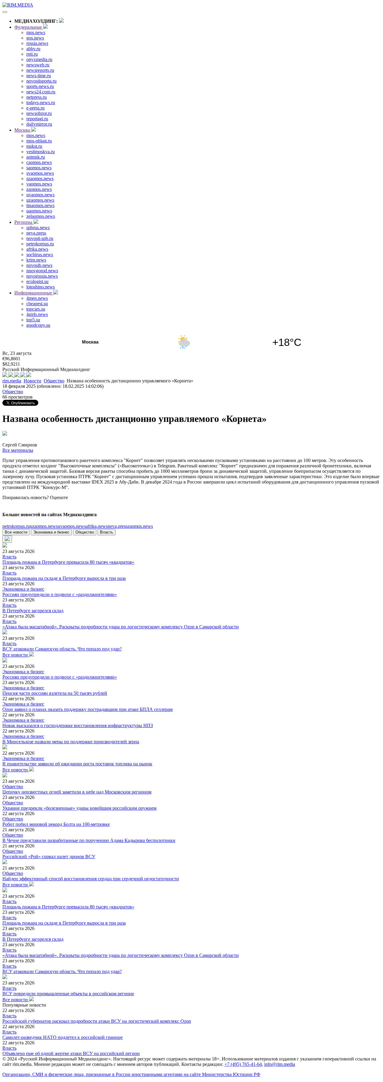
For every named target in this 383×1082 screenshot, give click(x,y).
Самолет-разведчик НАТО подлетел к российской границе (62, 1037)
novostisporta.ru (41, 80)
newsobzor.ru (39, 113)
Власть (106, 532)
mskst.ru (34, 146)
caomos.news (39, 162)
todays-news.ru (40, 102)
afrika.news (37, 249)
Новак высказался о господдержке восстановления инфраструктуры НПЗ (77, 725)
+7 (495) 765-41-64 (243, 1064)
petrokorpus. (16, 526)
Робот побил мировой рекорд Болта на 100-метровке (56, 824)
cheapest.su (37, 303)
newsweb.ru (37, 64)
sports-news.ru (40, 86)
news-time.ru (38, 75)
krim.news (36, 259)
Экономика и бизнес (51, 532)
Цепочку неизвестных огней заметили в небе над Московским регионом (76, 791)
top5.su (33, 319)
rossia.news (37, 43)
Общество (54, 380)
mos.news (35, 32)
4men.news (37, 298)
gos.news (35, 37)
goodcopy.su (38, 325)
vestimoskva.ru (40, 151)
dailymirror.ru (39, 124)
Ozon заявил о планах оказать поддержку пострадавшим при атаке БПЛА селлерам (87, 709)
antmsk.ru (35, 156)
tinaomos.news (40, 205)
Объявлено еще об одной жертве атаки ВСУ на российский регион (71, 1053)
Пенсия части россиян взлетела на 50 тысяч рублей (54, 693)
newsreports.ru (40, 70)
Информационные (33, 292)
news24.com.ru (40, 91)
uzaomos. (44, 526)
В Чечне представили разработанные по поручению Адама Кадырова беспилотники (88, 840)
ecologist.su (37, 281)
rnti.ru (32, 54)
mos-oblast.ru (39, 140)
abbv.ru (33, 48)
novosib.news (39, 265)
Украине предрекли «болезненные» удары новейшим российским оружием (79, 808)
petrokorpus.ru (40, 243)
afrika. (97, 526)
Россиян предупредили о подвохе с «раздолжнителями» (59, 594)
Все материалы (17, 450)
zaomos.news (39, 189)
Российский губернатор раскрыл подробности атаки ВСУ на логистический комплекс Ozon (96, 1021)
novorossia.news (42, 276)
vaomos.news (39, 183)
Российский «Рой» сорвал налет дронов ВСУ (48, 856)
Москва (22, 130)
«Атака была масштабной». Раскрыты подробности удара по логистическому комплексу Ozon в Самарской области (120, 626)
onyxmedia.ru (39, 59)
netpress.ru (36, 97)
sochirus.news (39, 254)
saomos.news (38, 167)
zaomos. (140, 526)
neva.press (36, 232)
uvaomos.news (40, 194)
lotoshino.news (40, 286)
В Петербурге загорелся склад (32, 610)
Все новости (16, 532)
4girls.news (37, 314)
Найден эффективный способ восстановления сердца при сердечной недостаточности (90, 878)
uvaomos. (72, 526)
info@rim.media (279, 1064)
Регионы (24, 222)
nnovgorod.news (42, 270)
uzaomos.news (40, 200)
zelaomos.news (40, 216)
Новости (32, 380)
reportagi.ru (37, 118)
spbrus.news (38, 227)
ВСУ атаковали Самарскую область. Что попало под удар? (62, 648)
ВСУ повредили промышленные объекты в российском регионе (68, 993)
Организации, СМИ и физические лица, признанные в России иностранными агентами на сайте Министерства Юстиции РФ (131, 1074)
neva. (117, 526)
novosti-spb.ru (39, 238)
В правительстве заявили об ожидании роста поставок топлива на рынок (77, 763)
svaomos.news (40, 173)
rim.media (11, 380)
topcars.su (35, 308)
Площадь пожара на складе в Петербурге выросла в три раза (64, 578)
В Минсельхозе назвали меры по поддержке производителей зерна (70, 741)
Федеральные (28, 27)
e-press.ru (35, 107)
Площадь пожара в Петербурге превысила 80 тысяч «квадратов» (68, 562)
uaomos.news (39, 210)
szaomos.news (40, 178)
